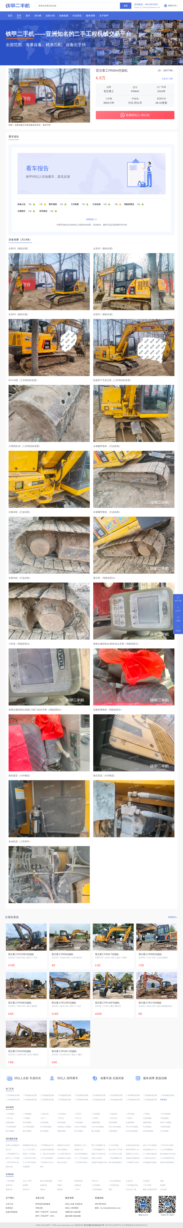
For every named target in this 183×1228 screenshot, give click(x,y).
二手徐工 (129, 1118)
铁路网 (25, 1185)
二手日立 (60, 1118)
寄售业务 (39, 1208)
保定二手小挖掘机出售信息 (153, 1145)
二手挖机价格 (114, 1185)
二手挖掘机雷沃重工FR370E (120, 1095)
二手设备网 (10, 1181)
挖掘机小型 (78, 1150)
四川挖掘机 (27, 1122)
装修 (162, 1181)
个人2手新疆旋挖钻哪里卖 (170, 1150)
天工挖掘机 (164, 1131)
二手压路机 (61, 1114)
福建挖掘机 (147, 1122)
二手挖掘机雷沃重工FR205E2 (171, 1095)
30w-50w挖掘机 (132, 1127)
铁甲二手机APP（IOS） (45, 1216)
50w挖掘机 (147, 1127)
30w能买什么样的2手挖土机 (68, 1158)
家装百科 (9, 1189)
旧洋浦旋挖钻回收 (150, 1162)
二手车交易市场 (115, 1181)
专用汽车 (9, 1185)
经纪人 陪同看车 (72, 1208)
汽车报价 (146, 1181)
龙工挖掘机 (44, 1131)
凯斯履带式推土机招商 (31, 1145)
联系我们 (9, 1208)
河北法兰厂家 (131, 1189)
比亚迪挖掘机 (148, 1131)
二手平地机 (130, 1114)
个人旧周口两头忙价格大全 (67, 1154)
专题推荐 (26, 1167)
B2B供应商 (78, 1181)
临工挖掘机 (10, 1131)
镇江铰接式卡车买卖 (168, 1154)
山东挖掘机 (147, 1118)
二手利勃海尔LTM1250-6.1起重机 (53, 1145)
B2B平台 (26, 1189)
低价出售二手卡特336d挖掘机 (120, 1150)
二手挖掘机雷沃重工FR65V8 (102, 1100)
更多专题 (9, 1167)
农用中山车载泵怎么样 (14, 1145)
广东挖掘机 (78, 1122)
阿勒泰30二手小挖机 (82, 1145)
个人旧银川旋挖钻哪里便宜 (153, 1154)
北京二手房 (27, 1181)
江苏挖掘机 (44, 1122)
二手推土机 (44, 1114)
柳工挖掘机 (27, 1131)
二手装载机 (27, 1114)
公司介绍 (9, 1204)
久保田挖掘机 (165, 1127)
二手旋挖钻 (113, 1114)
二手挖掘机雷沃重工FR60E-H (34, 1095)
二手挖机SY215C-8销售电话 (51, 1162)
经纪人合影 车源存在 (73, 1204)
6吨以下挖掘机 (165, 1122)
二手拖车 (146, 1114)
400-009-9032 (100, 1204)
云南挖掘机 (130, 1122)
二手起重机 (96, 1114)
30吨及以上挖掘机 (64, 1127)
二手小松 (9, 1118)
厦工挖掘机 (96, 1131)
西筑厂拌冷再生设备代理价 (102, 1154)
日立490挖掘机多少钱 (82, 1154)
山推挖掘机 (113, 1131)
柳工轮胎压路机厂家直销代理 (120, 1162)
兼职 (110, 1189)
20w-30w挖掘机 (115, 1127)
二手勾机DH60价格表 (82, 1162)
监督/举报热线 (11, 1212)
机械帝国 (43, 1185)
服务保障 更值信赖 (73, 1216)
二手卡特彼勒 (165, 1114)
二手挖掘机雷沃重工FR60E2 (68, 1095)
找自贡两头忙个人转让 (151, 1150)
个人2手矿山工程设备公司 (119, 1154)
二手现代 (95, 1118)
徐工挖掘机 (78, 1131)
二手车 (59, 1181)
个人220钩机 (114, 1145)
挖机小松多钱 (97, 1158)
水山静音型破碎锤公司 (48, 1150)
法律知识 (77, 1185)
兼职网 (59, 1189)
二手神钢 (26, 1118)
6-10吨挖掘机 (11, 1127)
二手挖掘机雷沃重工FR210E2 (68, 1100)
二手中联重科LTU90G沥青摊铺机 (104, 1150)
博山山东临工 (62, 1162)
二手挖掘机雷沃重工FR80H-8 (85, 1095)
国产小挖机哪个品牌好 (100, 1145)
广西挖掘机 (164, 1118)
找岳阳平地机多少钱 (99, 1162)
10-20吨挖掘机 (28, 1127)
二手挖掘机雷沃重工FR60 (15, 1100)
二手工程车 (147, 1185)
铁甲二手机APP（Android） (47, 1212)
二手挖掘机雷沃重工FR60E (16, 1095)
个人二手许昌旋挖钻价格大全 (85, 1158)
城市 (41, 1167)
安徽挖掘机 (96, 1122)
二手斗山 (77, 1118)
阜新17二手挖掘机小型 (31, 1154)
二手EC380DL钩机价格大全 (16, 1162)
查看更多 (90, 219)
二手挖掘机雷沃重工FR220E (51, 1100)
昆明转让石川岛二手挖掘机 (136, 1154)
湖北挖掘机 (61, 1122)
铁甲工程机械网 (46, 1181)
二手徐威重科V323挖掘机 (118, 1158)
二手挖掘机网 (97, 1189)
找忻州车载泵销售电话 (168, 1162)
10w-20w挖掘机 (98, 1127)
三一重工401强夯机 (47, 1154)
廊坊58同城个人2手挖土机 (136, 1150)
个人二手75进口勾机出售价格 (34, 1150)
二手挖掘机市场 (132, 1185)
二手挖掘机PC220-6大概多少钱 (18, 1154)
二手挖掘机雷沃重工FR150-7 (137, 1095)
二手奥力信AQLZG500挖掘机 (154, 1158)
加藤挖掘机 (61, 1131)
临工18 (8, 1150)
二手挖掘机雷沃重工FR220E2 (120, 1100)
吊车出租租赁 (62, 1150)
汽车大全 (95, 1181)
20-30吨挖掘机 (45, 1127)
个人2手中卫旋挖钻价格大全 (33, 1162)
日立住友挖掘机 (132, 1131)
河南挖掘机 (10, 1122)
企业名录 (129, 1181)
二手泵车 (77, 1114)
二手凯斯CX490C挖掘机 (135, 1162)
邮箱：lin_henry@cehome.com (108, 1208)
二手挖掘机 (10, 1114)
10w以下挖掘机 (80, 1127)
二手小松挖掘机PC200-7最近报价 (53, 1158)
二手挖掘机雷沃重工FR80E (102, 1095)
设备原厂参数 (167, 79)
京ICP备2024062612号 (93, 1225)
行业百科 (163, 1189)
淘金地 (42, 1189)
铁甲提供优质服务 (42, 1204)
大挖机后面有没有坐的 (134, 1145)
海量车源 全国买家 (73, 1212)
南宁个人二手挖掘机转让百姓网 (18, 1158)
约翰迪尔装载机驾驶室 (134, 1158)
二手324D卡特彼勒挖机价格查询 (35, 1158)
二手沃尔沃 (113, 1118)
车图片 (59, 1185)
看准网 (162, 1185)
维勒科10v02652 (63, 1145)
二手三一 (43, 1118)
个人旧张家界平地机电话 (169, 1158)
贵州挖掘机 (113, 1122)
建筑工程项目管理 (150, 1189)
